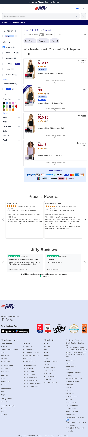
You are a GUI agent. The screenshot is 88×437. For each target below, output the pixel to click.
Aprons (3, 412)
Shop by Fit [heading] (49, 340)
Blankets (4, 415)
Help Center (70, 360)
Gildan (46, 364)
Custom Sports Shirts (30, 386)
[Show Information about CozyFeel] (16, 84)
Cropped (41, 41)
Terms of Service (72, 411)
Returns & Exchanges (74, 378)
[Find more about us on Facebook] (2, 319)
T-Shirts (4, 346)
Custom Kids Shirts (30, 380)
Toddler (47, 355)
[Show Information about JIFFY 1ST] (15, 31)
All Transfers (27, 346)
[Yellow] (7, 109)
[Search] (77, 16)
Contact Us (70, 363)
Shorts (3, 384)
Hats (2, 392)
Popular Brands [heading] (51, 361)
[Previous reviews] (3, 220)
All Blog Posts (71, 402)
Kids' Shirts (5, 371)
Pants (3, 378)
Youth (46, 352)
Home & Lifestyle (8, 406)
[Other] (13, 106)
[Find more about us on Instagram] (7, 319)
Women (47, 346)
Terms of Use (63, 436)
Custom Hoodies (29, 374)
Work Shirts (5, 361)
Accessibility (70, 414)
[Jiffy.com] (41, 8)
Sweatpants (5, 381)
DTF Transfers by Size (31, 352)
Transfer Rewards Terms (75, 417)
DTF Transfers (28, 349)
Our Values (70, 393)
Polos (3, 352)
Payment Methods (72, 381)
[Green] (4, 106)
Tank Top (28, 41)
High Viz (4, 402)
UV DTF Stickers (29, 358)
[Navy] (10, 106)
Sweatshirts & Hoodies (9, 349)
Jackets (4, 358)
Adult (46, 343)
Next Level (48, 373)
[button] (3, 8)
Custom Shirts (28, 368)
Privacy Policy (71, 408)
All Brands (48, 379)
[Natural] (10, 109)
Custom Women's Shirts (32, 383)
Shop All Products (50, 382)
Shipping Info (70, 375)
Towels (3, 409)
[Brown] (4, 109)
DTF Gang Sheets (29, 361)
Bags (3, 394)
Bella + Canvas (49, 367)
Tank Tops (5, 355)
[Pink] (13, 103)
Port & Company (50, 376)
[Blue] (7, 103)
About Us (69, 387)
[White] (16, 103)
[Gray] (10, 103)
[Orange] (13, 109)
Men (45, 349)
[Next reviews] (85, 220)
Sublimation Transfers (31, 355)
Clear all (54, 41)
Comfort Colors (49, 370)
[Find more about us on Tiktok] (11, 319)
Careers (69, 390)
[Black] (4, 103)
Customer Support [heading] (74, 340)
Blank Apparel (6, 343)
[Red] (16, 106)
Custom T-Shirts (29, 371)
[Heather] (7, 106)
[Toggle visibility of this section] (19, 42)
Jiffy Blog (69, 399)
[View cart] (84, 8)
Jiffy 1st (9, 36)
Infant (46, 358)
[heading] (54, 109)
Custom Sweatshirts (30, 377)
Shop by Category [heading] (9, 340)
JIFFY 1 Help (71, 366)
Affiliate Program (72, 396)
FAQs (68, 369)
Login (78, 8)
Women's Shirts (7, 368)
